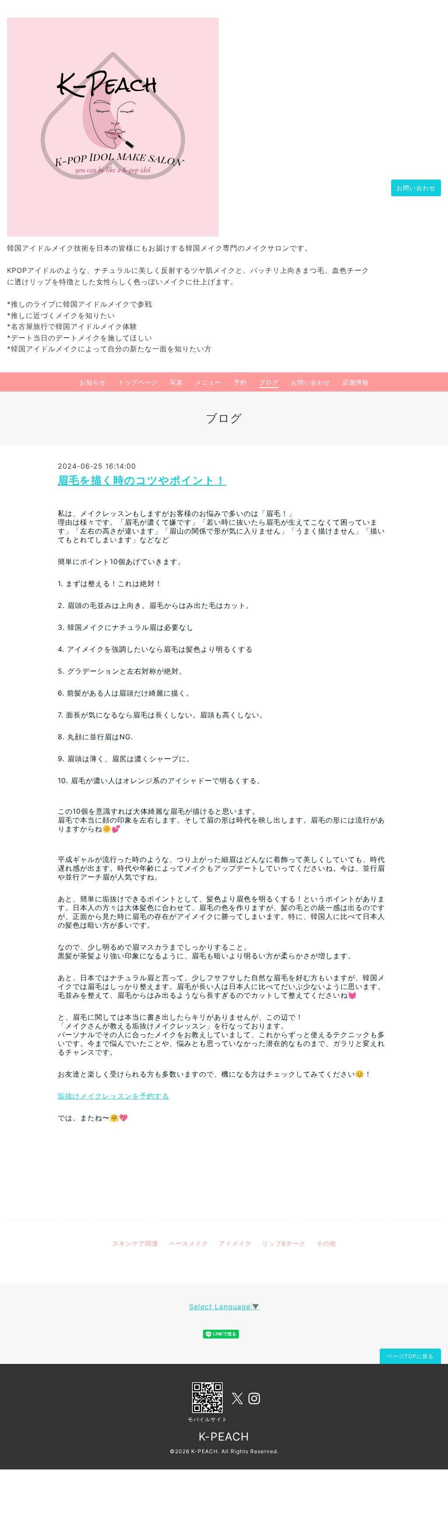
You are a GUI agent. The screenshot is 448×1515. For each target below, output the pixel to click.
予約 (240, 382)
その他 (326, 1243)
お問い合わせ (416, 187)
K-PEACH (224, 1436)
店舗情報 (356, 382)
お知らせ (93, 382)
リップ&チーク (284, 1243)
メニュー (208, 382)
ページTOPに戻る (410, 1356)
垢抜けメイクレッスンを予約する (113, 1095)
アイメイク (235, 1243)
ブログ (269, 382)
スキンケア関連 (135, 1243)
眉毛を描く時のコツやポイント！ (142, 480)
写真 (176, 382)
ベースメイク (188, 1243)
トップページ (138, 382)
